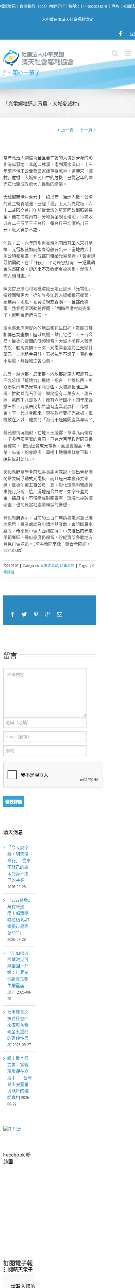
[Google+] (47, 614)
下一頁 (86, 129)
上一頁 (67, 129)
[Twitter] (24, 614)
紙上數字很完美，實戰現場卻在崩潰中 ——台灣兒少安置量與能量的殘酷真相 (19, 1077)
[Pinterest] (36, 614)
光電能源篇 (49, 565)
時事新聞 (67, 565)
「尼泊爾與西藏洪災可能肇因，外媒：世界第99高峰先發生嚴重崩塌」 (18, 972)
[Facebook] (120, 33)
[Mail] (132, 33)
